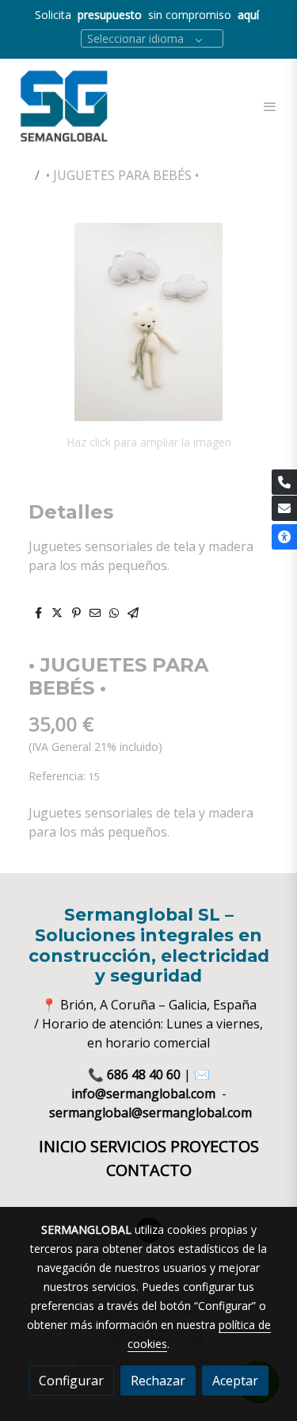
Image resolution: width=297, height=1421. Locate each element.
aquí (248, 14)
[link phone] (284, 482)
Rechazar (158, 1380)
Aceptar (235, 1380)
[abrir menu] (270, 106)
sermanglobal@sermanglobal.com (150, 1112)
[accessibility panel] (284, 537)
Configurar (71, 1380)
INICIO (64, 1146)
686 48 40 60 (144, 1074)
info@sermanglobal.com (143, 1093)
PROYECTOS (214, 1146)
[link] (63, 106)
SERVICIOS (130, 1146)
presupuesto (111, 14)
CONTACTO (149, 1170)
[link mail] (284, 508)
